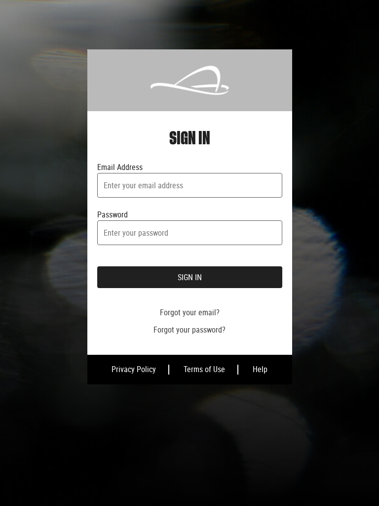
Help (260, 369)
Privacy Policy (134, 369)
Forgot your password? (189, 329)
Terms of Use (204, 369)
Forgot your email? (190, 312)
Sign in (190, 277)
